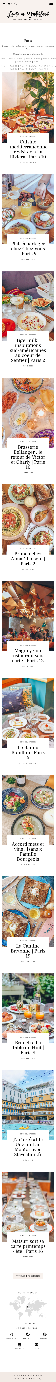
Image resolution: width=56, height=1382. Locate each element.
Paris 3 (20, 58)
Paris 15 (42, 66)
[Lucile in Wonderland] (28, 13)
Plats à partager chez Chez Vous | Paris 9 (28, 249)
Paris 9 (28, 61)
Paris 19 (32, 69)
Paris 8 (20, 61)
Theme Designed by (28, 1379)
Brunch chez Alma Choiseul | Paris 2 (28, 559)
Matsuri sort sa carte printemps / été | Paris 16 (28, 1246)
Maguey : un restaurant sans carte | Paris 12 (28, 656)
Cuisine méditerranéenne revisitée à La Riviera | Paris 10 (29, 149)
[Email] (4, 3)
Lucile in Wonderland (31, 1375)
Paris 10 (37, 61)
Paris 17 (13, 69)
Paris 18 (23, 69)
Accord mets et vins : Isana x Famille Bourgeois (28, 851)
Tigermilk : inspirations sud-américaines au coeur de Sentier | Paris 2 (28, 350)
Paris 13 (23, 66)
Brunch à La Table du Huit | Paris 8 (28, 1047)
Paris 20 (42, 69)
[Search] (16, 3)
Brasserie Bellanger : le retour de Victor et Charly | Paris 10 (28, 457)
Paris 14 (32, 66)
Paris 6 (46, 58)
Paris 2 (12, 58)
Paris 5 (37, 58)
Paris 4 (29, 58)
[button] (52, 3)
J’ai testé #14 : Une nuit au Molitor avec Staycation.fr (28, 1147)
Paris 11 (4, 66)
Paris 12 (13, 66)
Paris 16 (52, 66)
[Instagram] (7, 1365)
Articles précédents (28, 1276)
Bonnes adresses (28, 136)
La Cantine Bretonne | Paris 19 (28, 951)
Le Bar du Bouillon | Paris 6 (28, 752)
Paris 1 (3, 58)
